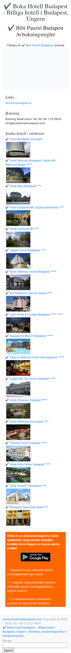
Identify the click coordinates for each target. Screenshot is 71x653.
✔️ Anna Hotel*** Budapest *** (25, 485)
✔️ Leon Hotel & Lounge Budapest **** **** (34, 314)
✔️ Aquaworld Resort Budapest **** (29, 336)
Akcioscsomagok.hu (18, 103)
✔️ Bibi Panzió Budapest (38, 45)
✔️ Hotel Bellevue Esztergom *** (26, 421)
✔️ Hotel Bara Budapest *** (23, 186)
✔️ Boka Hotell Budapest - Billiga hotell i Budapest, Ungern (35, 12)
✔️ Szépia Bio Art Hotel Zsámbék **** (30, 378)
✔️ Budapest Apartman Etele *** (26, 507)
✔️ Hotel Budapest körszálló (24, 139)
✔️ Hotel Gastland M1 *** (22, 229)
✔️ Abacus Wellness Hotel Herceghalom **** (34, 357)
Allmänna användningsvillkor (46, 631)
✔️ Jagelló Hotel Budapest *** (25, 250)
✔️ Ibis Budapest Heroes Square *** (28, 293)
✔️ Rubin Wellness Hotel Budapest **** (30, 271)
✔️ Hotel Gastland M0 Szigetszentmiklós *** (34, 207)
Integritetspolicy (13, 635)
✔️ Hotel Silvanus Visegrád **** (26, 400)
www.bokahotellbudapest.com (23, 619)
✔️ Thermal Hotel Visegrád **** (26, 443)
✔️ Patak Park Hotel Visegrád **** (27, 464)
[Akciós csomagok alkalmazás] (35, 556)
